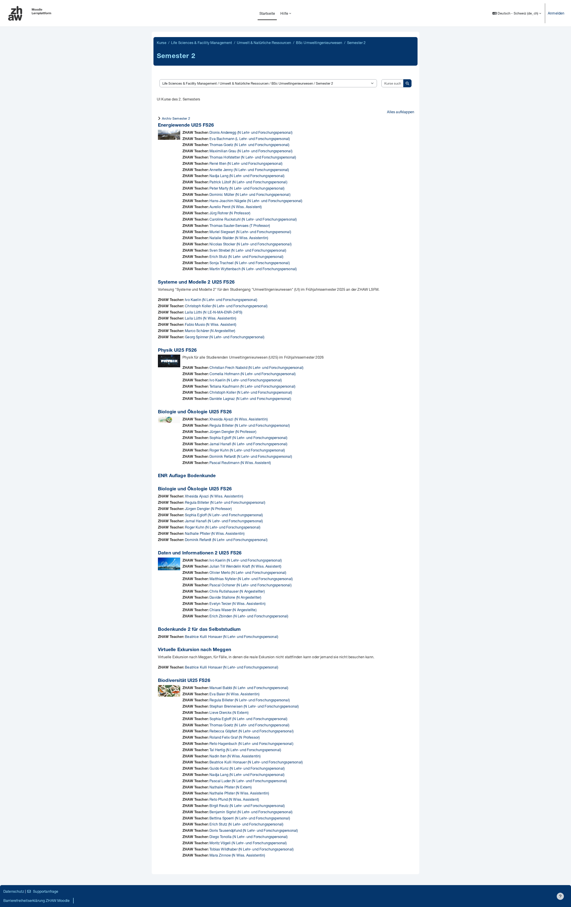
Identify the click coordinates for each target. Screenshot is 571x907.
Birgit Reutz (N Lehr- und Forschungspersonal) (247, 805)
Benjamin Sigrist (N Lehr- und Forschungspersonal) (250, 812)
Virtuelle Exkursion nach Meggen (194, 650)
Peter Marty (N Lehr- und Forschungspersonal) (246, 188)
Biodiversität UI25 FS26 (184, 681)
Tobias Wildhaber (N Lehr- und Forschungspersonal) (251, 849)
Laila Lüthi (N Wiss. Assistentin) (210, 318)
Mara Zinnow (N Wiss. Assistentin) (237, 855)
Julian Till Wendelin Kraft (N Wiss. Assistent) (245, 566)
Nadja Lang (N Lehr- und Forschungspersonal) (246, 175)
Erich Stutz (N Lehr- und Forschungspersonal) (246, 256)
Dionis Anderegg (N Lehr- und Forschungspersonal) (250, 132)
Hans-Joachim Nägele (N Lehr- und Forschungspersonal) (255, 201)
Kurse (161, 42)
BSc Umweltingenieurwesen (319, 42)
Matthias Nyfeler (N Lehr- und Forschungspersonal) (251, 579)
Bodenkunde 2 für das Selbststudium (199, 629)
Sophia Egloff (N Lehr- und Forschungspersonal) (248, 437)
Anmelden (556, 13)
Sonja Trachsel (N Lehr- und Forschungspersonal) (249, 263)
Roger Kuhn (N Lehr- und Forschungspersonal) (247, 450)
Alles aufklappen (400, 112)
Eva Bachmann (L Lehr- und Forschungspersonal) (249, 138)
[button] (517, 13)
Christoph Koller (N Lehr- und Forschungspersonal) (226, 306)
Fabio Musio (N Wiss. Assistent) (210, 324)
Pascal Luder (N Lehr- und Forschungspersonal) (248, 781)
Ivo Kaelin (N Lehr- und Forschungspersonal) (221, 299)
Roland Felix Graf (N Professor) (234, 737)
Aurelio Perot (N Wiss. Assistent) (235, 207)
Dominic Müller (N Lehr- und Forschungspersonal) (249, 194)
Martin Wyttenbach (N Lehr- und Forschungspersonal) (253, 269)
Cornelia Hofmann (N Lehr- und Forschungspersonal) (252, 374)
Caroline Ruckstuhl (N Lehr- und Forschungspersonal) (253, 219)
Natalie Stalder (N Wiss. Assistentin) (238, 238)
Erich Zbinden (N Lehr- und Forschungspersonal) (248, 616)
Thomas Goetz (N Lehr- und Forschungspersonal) (249, 144)
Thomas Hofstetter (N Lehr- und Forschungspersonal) (252, 157)
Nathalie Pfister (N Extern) (230, 787)
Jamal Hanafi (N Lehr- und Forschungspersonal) (248, 444)
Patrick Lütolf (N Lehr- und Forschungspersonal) (248, 182)
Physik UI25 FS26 (177, 350)
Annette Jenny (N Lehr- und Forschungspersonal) (249, 169)
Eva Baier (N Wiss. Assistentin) (234, 694)
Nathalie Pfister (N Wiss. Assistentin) (214, 533)
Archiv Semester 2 (176, 118)
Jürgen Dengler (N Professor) (232, 431)
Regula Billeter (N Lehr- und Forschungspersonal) (249, 425)
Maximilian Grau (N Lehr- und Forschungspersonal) (250, 151)
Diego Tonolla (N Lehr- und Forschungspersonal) (248, 836)
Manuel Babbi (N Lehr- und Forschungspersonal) (248, 687)
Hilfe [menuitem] (284, 13)
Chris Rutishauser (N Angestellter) (237, 591)
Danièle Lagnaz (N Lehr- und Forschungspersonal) (250, 398)
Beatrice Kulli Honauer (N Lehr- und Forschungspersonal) (231, 636)
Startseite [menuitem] (267, 13)
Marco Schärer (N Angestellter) (210, 330)
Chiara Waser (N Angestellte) (232, 610)
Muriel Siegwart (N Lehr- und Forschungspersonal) (250, 232)
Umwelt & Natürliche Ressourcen (264, 42)
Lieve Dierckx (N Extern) (228, 712)
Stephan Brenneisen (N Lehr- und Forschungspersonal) (254, 706)
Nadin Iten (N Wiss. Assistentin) (235, 756)
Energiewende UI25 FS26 (186, 125)
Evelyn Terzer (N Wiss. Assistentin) (237, 603)
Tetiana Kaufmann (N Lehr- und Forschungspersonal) (252, 386)
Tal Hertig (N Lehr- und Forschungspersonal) (245, 750)
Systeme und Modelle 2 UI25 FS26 (196, 282)
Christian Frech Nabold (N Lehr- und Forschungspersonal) (256, 367)
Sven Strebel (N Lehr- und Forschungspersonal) (247, 250)
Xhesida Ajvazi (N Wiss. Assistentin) (238, 419)
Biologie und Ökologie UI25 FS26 (195, 412)
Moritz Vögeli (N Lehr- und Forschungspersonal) (248, 843)
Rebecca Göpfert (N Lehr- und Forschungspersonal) (251, 731)
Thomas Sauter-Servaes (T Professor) (239, 225)
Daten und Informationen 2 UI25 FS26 (200, 553)
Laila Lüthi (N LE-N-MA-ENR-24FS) (213, 312)
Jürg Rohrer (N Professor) (229, 213)
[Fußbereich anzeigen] (560, 896)
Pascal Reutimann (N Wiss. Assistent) (240, 462)
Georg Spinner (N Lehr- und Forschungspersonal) (224, 337)
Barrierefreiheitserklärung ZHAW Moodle (36, 900)
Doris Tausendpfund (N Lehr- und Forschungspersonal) (253, 830)
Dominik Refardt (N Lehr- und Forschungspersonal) (250, 456)
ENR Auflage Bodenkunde (187, 476)
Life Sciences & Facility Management (201, 42)
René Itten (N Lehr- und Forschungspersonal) (245, 163)
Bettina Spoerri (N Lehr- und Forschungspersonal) (249, 818)
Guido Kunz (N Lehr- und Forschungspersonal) (247, 768)
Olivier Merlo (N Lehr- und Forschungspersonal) (247, 572)
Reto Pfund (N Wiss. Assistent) (234, 799)
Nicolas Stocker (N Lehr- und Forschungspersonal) (250, 244)
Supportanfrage (45, 891)
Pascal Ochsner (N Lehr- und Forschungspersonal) (250, 585)
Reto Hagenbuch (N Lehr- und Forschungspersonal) (251, 743)
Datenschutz (13, 891)
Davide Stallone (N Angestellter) (235, 597)
